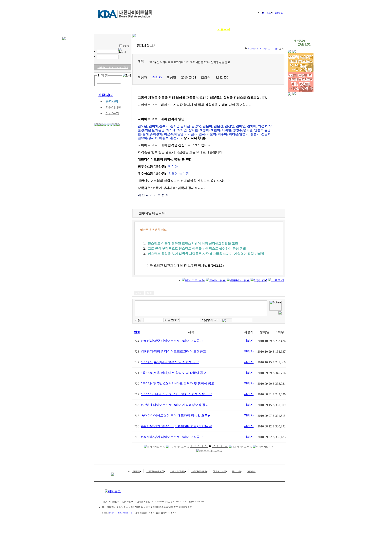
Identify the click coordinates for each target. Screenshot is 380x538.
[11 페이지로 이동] (263, 446)
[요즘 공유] (259, 280)
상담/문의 (112, 113)
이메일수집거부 (177, 471)
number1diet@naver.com (120, 512)
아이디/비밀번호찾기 (117, 67)
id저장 (126, 46)
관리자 (249, 340)
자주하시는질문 (199, 471)
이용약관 (136, 471)
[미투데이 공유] (238, 280)
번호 (137, 332)
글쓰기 (138, 293)
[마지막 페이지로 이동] (209, 450)
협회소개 (126, 29)
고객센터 (251, 471)
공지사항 (111, 101)
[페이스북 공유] (193, 280)
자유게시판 (113, 107)
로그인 (270, 13)
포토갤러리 (203, 29)
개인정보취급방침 (155, 471)
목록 (149, 293)
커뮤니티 (223, 29)
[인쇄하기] (276, 280)
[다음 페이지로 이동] (240, 446)
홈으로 (109, 29)
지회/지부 (242, 29)
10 (225, 446)
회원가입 (279, 13)
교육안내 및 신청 (178, 29)
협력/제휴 (262, 29)
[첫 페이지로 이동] (154, 446)
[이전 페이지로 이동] (177, 446)
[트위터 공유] (216, 280)
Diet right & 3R (149, 29)
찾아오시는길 (219, 471)
